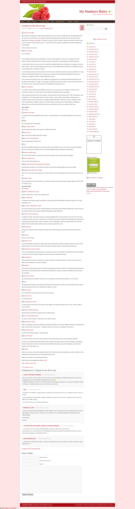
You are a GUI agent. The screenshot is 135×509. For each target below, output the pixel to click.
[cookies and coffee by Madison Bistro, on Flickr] (28, 33)
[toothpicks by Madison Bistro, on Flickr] (25, 265)
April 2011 (91, 69)
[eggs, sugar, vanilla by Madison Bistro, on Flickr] (28, 126)
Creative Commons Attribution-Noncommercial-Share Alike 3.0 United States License (98, 191)
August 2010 (92, 89)
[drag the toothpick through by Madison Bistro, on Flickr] (30, 310)
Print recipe (25, 109)
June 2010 (91, 94)
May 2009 (91, 124)
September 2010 (93, 86)
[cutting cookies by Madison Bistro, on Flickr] (27, 178)
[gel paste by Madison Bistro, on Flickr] (25, 235)
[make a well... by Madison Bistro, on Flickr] (26, 132)
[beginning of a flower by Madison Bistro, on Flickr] (28, 321)
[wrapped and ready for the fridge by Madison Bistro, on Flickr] (32, 170)
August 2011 (92, 59)
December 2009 (93, 106)
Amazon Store (44, 21)
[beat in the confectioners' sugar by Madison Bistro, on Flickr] (31, 206)
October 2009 (92, 111)
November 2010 (93, 81)
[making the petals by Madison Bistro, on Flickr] (27, 330)
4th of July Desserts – (30, 438)
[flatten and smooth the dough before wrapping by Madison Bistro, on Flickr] (36, 164)
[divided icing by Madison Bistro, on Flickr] (26, 227)
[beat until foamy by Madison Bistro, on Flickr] (27, 197)
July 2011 (91, 61)
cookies (27, 363)
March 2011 (92, 71)
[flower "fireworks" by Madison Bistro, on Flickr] (27, 87)
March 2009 (92, 129)
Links (52, 21)
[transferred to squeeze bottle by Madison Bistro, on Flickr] (31, 249)
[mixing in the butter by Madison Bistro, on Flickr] (28, 112)
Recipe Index (60, 21)
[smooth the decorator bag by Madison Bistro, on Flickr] (30, 214)
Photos (70, 21)
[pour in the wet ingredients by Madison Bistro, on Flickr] (30, 138)
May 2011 (91, 66)
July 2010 (91, 91)
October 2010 (92, 84)
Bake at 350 (43, 360)
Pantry (34, 21)
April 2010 (91, 96)
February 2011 (92, 74)
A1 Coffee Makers (98, 505)
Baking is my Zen (29, 407)
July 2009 (91, 119)
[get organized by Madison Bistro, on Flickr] (26, 257)
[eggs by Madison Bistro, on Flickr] (24, 120)
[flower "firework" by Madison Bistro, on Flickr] (27, 336)
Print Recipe (25, 188)
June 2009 (91, 121)
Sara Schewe (93, 167)
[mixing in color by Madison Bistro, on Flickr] (27, 241)
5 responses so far (28, 367)
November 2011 (93, 51)
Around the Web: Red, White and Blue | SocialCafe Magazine (41, 426)
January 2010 (92, 104)
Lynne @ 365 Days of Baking (32, 374)
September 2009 (93, 114)
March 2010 (92, 99)
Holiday (46, 28)
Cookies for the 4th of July (33, 26)
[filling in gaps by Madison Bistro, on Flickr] (26, 290)
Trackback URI (26, 449)
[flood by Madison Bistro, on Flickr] (24, 281)
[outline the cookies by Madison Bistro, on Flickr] (28, 276)
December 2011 (93, 49)
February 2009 (92, 131)
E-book (76, 21)
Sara (29, 28)
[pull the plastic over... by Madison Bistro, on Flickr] (28, 158)
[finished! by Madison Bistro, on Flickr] (25, 349)
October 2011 (92, 54)
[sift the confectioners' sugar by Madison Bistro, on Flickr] (30, 191)
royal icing (33, 363)
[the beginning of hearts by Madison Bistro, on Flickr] (29, 301)
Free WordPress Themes (81, 505)
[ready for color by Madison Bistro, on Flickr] (27, 296)
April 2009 (91, 126)
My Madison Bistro (41, 1)
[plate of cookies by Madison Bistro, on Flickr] (27, 51)
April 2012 (91, 46)
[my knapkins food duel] (100, 39)
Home (23, 21)
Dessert (42, 28)
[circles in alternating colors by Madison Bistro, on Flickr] (30, 316)
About (28, 21)
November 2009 (93, 109)
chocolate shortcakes (35, 40)
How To (51, 28)
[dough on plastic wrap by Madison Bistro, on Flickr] (29, 152)
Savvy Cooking (109, 505)
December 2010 (93, 79)
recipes (96, 170)
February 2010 (92, 101)
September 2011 (93, 56)
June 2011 (91, 64)
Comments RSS (35, 449)
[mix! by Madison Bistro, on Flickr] (24, 144)
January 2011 (92, 76)
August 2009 (92, 116)
